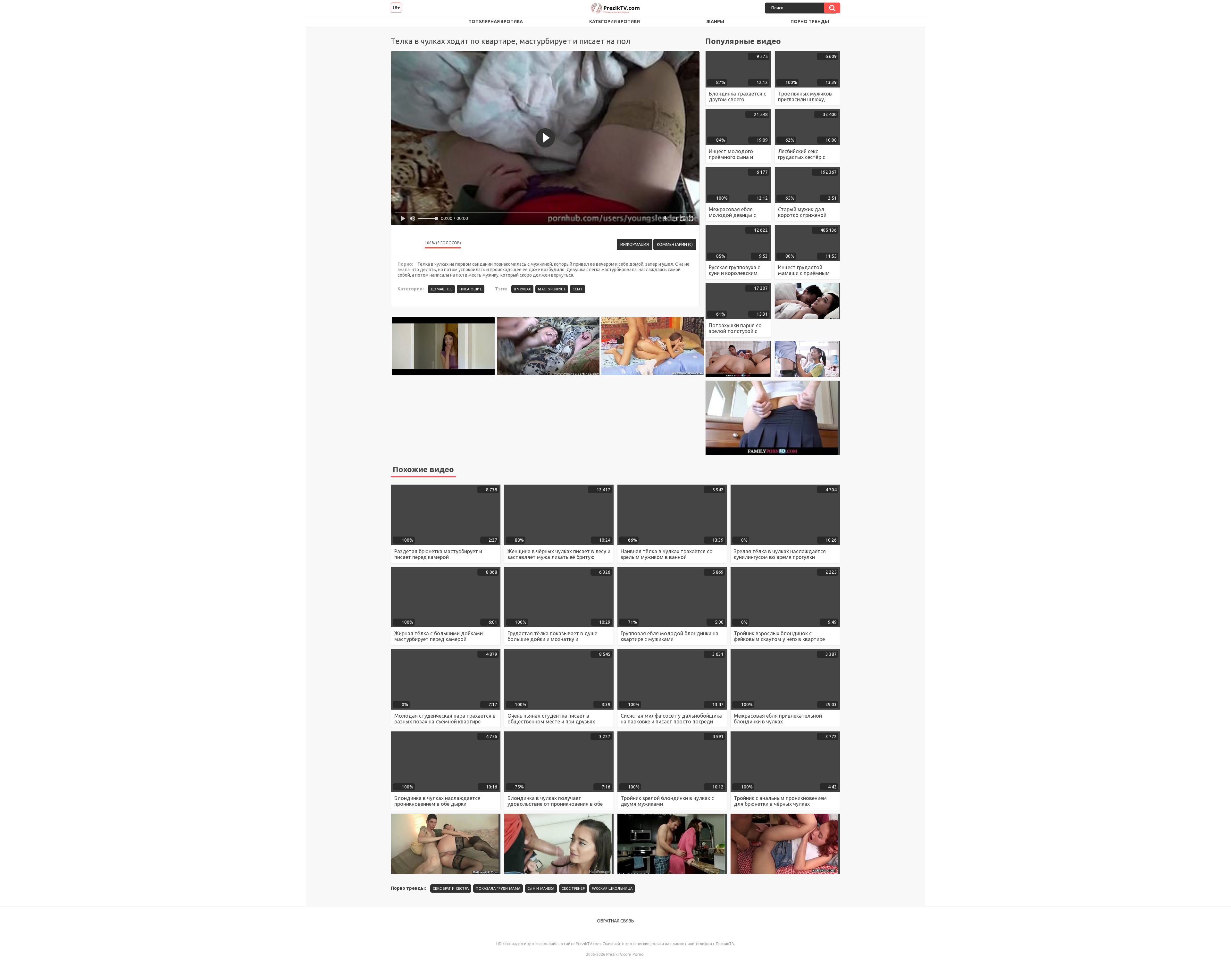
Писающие (470, 289)
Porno (638, 954)
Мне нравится (400, 244)
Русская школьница (612, 888)
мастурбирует (551, 289)
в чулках (522, 289)
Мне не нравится (415, 244)
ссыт (577, 289)
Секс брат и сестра (451, 888)
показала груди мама (498, 888)
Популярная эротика (495, 21)
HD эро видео (402, 21)
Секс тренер (573, 888)
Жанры (715, 21)
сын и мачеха (541, 888)
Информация (634, 244)
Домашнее (441, 289)
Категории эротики (614, 21)
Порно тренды (810, 21)
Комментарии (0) (675, 244)
